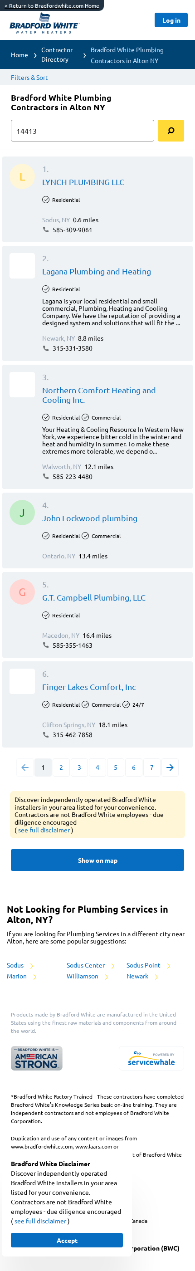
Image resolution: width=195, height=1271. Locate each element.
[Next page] (170, 767)
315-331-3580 (72, 348)
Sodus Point (144, 965)
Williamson (83, 976)
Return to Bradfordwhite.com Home (52, 5)
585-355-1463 (72, 645)
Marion (17, 976)
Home (19, 54)
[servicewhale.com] (151, 1058)
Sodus (16, 965)
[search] (171, 131)
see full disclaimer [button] (44, 830)
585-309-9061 (72, 229)
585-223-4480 (72, 476)
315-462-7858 (72, 734)
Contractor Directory (57, 54)
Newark (138, 976)
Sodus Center (86, 965)
